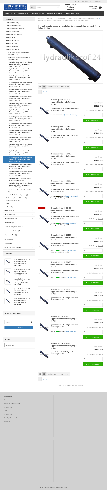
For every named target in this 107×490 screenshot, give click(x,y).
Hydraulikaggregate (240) (13, 25)
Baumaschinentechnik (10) (12, 231)
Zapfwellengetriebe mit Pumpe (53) (16, 198)
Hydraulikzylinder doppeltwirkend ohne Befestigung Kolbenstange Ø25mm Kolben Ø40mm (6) (20, 77)
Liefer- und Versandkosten (12, 403)
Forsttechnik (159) (72, 13)
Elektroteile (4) (8, 243)
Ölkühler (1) (9, 206)
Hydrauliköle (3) (10, 37)
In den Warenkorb (92, 120)
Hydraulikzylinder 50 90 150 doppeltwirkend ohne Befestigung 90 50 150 (63, 156)
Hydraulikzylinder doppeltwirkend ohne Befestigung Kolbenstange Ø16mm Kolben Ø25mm (20, 71)
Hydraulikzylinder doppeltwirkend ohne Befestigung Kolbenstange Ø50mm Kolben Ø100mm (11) (20, 166)
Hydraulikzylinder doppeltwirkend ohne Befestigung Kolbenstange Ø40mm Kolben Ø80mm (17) (20, 139)
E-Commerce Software (47, 487)
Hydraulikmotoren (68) (12, 31)
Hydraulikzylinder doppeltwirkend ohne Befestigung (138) (19, 58)
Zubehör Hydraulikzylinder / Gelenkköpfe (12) (20, 191)
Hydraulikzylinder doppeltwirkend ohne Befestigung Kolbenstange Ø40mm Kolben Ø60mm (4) (20, 125)
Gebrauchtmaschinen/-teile (12, 247)
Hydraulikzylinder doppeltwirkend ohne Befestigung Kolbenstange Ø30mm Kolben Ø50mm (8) (20, 84)
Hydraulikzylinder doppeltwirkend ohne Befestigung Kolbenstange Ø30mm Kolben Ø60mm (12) (20, 91)
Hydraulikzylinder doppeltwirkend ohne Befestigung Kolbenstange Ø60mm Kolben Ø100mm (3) (20, 173)
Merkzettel (98, 1)
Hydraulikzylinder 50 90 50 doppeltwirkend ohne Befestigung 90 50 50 (63, 129)
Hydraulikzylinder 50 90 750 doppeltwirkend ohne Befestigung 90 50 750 (63, 318)
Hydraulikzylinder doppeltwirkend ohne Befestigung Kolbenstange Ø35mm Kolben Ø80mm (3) (20, 118)
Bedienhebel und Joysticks (14, 34)
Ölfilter (8, 204)
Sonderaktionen (9, 239)
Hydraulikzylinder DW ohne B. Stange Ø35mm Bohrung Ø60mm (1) (20, 179)
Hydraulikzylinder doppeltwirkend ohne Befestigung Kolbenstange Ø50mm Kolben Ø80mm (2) (20, 153)
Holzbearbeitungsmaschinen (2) (13, 227)
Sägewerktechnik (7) (10, 235)
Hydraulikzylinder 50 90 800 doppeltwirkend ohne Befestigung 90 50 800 (63, 345)
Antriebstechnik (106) (54, 13)
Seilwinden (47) (23, 13)
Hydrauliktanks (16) (12, 46)
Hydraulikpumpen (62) (12, 40)
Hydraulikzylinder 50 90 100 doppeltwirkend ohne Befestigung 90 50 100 (63, 102)
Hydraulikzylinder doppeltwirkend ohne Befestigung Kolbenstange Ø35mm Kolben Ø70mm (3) (20, 112)
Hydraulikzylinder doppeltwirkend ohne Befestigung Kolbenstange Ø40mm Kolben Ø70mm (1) (20, 132)
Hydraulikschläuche (12, 43)
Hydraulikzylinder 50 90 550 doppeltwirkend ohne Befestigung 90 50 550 (63, 237)
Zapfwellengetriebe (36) (13, 201)
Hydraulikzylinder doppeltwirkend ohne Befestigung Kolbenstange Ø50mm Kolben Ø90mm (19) (20, 159)
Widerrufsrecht (8, 407)
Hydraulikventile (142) (12, 22)
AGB (5, 411)
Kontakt (6, 400)
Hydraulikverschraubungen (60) (15, 28)
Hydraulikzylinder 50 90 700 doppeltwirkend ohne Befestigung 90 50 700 (63, 291)
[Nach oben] (101, 486)
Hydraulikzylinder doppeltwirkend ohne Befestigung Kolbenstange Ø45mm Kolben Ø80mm (20, 146)
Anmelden (19, 327)
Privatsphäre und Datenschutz (13, 418)
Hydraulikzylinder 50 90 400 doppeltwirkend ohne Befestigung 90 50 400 (63, 210)
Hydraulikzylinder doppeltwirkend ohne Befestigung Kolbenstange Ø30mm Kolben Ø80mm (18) (20, 105)
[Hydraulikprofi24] (15, 7)
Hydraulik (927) (10, 13)
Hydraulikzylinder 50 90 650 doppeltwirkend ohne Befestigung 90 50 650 (63, 264)
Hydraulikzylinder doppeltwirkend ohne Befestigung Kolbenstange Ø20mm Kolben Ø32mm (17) (20, 64)
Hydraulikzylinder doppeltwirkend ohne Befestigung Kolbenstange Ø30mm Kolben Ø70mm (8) (20, 98)
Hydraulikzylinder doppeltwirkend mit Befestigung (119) (18, 53)
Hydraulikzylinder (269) (13, 49)
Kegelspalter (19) (38, 13)
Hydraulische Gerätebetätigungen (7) (17, 195)
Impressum (7, 421)
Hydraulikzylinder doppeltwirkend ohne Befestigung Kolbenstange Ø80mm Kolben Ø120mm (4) (20, 185)
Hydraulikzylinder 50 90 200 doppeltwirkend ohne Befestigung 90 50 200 (63, 183)
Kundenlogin (87, 1)
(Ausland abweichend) (70, 115)
